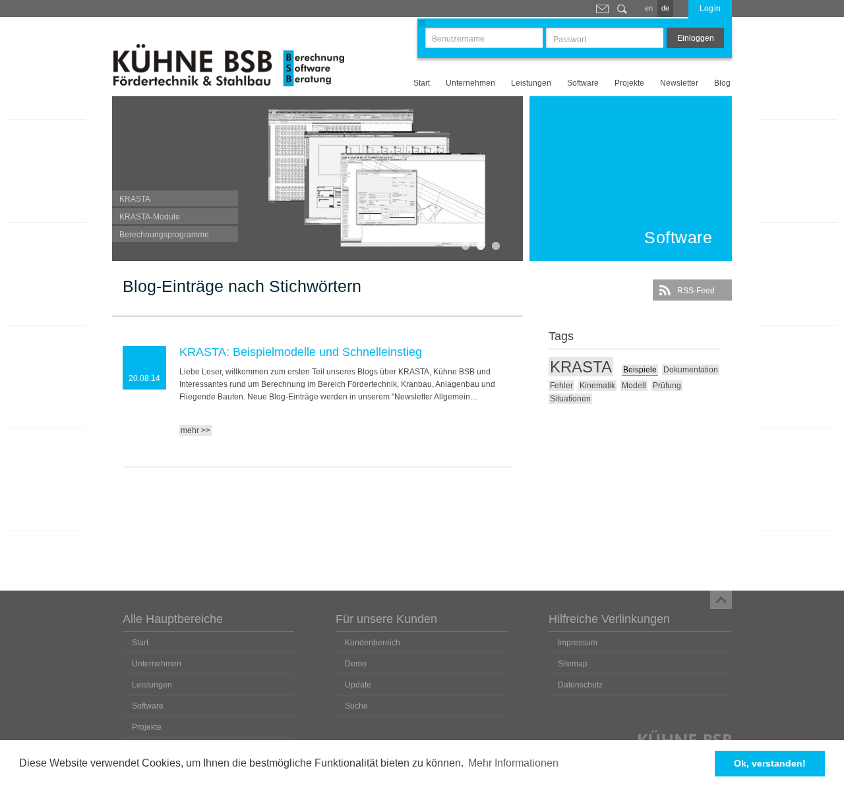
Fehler (561, 385)
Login (710, 8)
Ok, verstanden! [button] (770, 763)
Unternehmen (470, 83)
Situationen (570, 398)
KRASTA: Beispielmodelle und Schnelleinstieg (300, 352)
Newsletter (679, 83)
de (665, 8)
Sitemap (573, 663)
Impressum (577, 642)
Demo (356, 663)
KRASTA (134, 199)
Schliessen (422, 23)
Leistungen (531, 83)
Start (421, 83)
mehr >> (195, 430)
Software (583, 83)
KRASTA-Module (149, 216)
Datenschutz (580, 684)
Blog (722, 83)
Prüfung (667, 385)
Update (358, 684)
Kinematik (597, 385)
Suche (622, 8)
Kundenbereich (372, 642)
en (649, 8)
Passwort (569, 39)
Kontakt (601, 8)
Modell (634, 385)
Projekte (629, 83)
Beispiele (640, 369)
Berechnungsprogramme (164, 234)
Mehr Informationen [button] (513, 763)
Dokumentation (690, 369)
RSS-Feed (696, 290)
